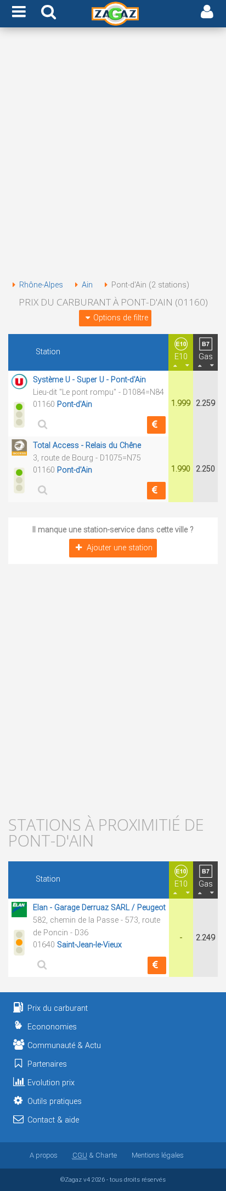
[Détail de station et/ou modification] (40, 424)
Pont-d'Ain (74, 404)
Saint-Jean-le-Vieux (89, 945)
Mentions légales (158, 1155)
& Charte (94, 1155)
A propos (44, 1155)
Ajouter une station (119, 548)
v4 (86, 1179)
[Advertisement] (113, 155)
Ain (87, 285)
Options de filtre (120, 318)
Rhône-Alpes (41, 285)
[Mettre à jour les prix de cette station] (156, 425)
